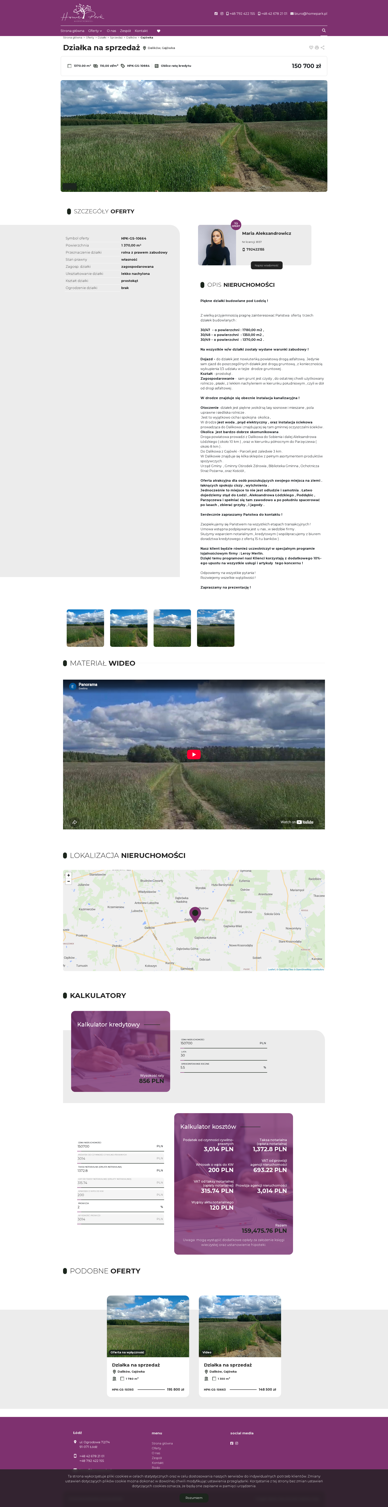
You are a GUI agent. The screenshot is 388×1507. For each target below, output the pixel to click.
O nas (111, 31)
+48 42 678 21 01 (91, 1456)
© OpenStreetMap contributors (309, 969)
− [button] (68, 881)
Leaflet (271, 969)
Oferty (93, 31)
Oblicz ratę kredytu (175, 66)
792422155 (255, 249)
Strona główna (72, 31)
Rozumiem (194, 1498)
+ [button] (68, 875)
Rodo (156, 1468)
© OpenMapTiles (285, 969)
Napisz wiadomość (266, 265)
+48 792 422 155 (91, 1461)
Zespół (125, 31)
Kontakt (141, 31)
